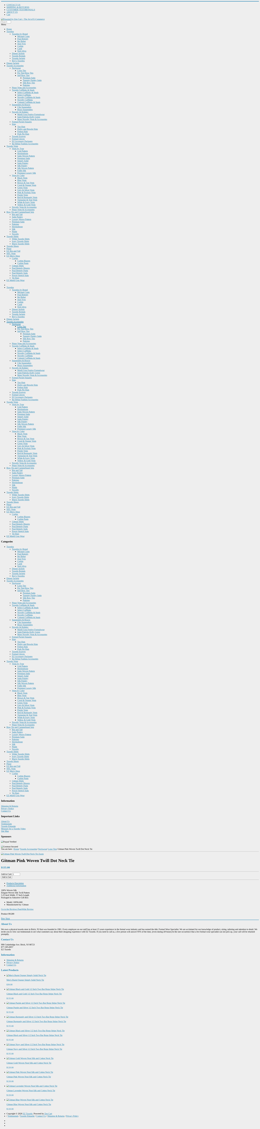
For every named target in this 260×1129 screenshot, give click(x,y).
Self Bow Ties (23, 75)
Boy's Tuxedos (18, 61)
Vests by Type (18, 148)
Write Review (28, 909)
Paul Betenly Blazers (21, 268)
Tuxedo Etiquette (8, 826)
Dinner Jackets (18, 53)
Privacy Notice (7, 808)
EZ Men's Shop (13, 256)
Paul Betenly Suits (20, 273)
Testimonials (6, 824)
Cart (8, 14)
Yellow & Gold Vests (26, 205)
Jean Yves (21, 44)
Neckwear (16, 68)
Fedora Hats (22, 131)
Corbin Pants (22, 263)
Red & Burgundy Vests (27, 197)
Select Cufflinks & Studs (27, 92)
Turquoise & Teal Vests (27, 200)
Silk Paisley (22, 166)
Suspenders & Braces (21, 105)
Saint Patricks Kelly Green (28, 117)
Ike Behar (21, 41)
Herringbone (22, 153)
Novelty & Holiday (20, 112)
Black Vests (22, 178)
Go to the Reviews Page (11, 909)
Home (9, 29)
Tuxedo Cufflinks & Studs (23, 90)
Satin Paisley (22, 163)
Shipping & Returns (9, 806)
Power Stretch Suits (20, 275)
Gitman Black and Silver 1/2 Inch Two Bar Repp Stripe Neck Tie (34, 1035)
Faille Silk (21, 170)
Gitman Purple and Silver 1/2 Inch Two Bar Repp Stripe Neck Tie (34, 1007)
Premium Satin (29, 78)
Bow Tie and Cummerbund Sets (20, 212)
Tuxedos (10, 31)
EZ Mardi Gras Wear (15, 280)
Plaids (14, 231)
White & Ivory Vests (26, 202)
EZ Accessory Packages (22, 141)
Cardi (19, 48)
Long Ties (21, 70)
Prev (3, 918)
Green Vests (22, 187)
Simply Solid (22, 161)
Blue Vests (21, 180)
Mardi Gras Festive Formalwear (31, 114)
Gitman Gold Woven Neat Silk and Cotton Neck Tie (28, 1063)
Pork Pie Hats (23, 134)
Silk (13, 229)
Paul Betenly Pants (20, 270)
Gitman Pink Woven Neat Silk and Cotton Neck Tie (28, 1077)
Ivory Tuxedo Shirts (20, 241)
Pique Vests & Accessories (23, 209)
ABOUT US (12, 12)
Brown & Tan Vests (25, 183)
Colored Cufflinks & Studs (28, 102)
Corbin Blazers (23, 261)
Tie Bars (15, 278)
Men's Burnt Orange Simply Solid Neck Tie (25, 980)
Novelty (15, 234)
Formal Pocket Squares (22, 122)
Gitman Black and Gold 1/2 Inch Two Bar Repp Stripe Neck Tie (34, 994)
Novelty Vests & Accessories (24, 207)
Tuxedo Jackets (18, 58)
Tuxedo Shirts (12, 236)
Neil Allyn (21, 51)
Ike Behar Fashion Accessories (25, 144)
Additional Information (16, 885)
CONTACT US (13, 5)
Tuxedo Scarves (19, 136)
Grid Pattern (22, 151)
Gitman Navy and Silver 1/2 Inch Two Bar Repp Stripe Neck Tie (34, 1049)
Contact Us (6, 811)
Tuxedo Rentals (18, 56)
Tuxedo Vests (12, 146)
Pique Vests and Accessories (24, 87)
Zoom (41, 854)
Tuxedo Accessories (15, 66)
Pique (8, 248)
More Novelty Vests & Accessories (32, 119)
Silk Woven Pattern (25, 168)
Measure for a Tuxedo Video (13, 829)
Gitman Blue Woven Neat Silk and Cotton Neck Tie (28, 1104)
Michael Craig (23, 36)
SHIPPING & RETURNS (17, 7)
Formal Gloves (18, 139)
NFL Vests (11, 253)
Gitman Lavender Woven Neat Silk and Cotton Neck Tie (30, 1090)
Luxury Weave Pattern (21, 219)
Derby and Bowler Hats (27, 129)
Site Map (5, 831)
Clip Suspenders (24, 107)
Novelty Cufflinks (25, 100)
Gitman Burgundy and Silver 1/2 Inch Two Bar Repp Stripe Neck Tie (36, 1021)
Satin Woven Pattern (26, 156)
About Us (5, 821)
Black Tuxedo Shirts (20, 244)
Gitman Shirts (18, 266)
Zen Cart (48, 1113)
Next (8, 918)
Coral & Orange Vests (26, 185)
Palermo (26, 85)
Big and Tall (17, 214)
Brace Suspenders (25, 109)
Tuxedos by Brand (20, 34)
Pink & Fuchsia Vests (26, 192)
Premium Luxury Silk (26, 173)
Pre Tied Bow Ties (25, 73)
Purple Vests (22, 195)
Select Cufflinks (24, 95)
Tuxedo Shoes (12, 246)
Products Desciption (15, 883)
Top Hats (21, 127)
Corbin (20, 46)
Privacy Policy (72, 1116)
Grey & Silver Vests (25, 190)
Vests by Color (18, 175)
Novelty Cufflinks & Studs (28, 97)
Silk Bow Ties (29, 83)
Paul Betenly (22, 39)
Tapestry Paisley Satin (32, 80)
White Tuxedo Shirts (21, 239)
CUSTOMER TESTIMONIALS (20, 10)
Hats (14, 124)
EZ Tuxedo (27, 1113)
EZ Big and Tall (13, 251)
